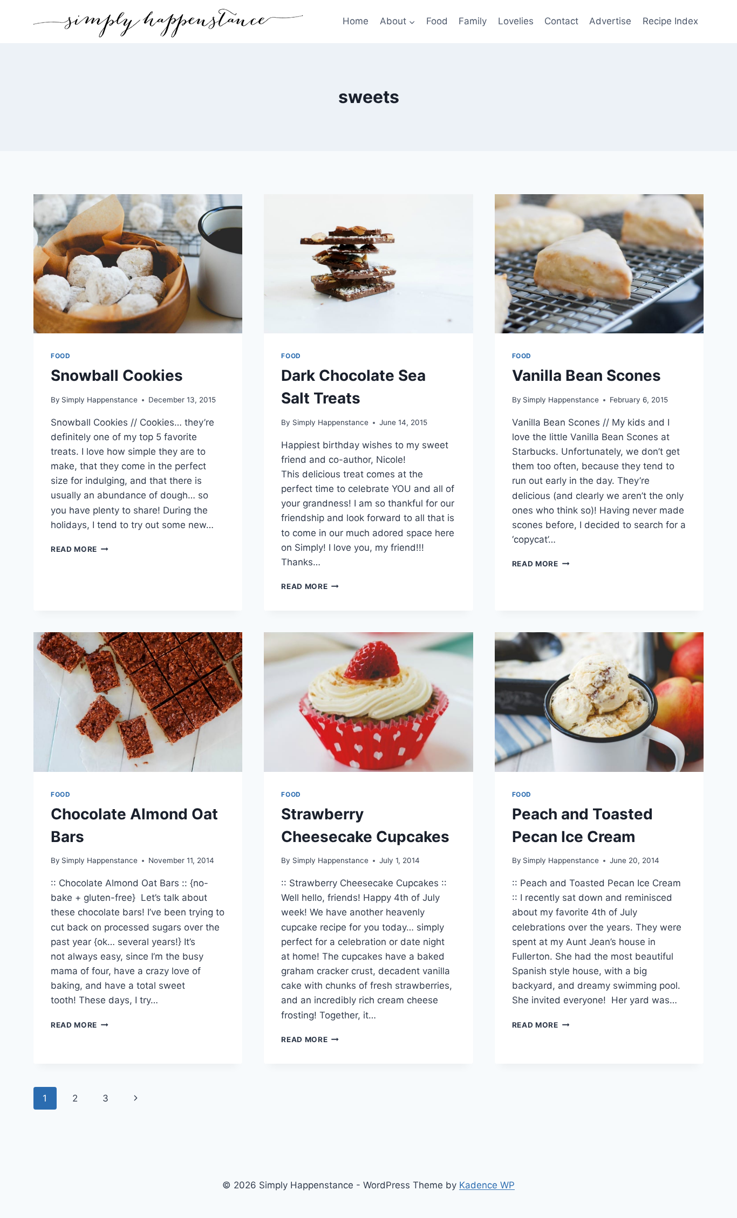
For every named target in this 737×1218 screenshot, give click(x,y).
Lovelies (516, 21)
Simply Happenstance (100, 399)
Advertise (610, 21)
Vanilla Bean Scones (586, 375)
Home (355, 21)
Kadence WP (487, 1185)
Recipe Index (670, 21)
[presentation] (137, 263)
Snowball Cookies (117, 375)
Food (437, 21)
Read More (79, 549)
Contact (561, 21)
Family (473, 21)
